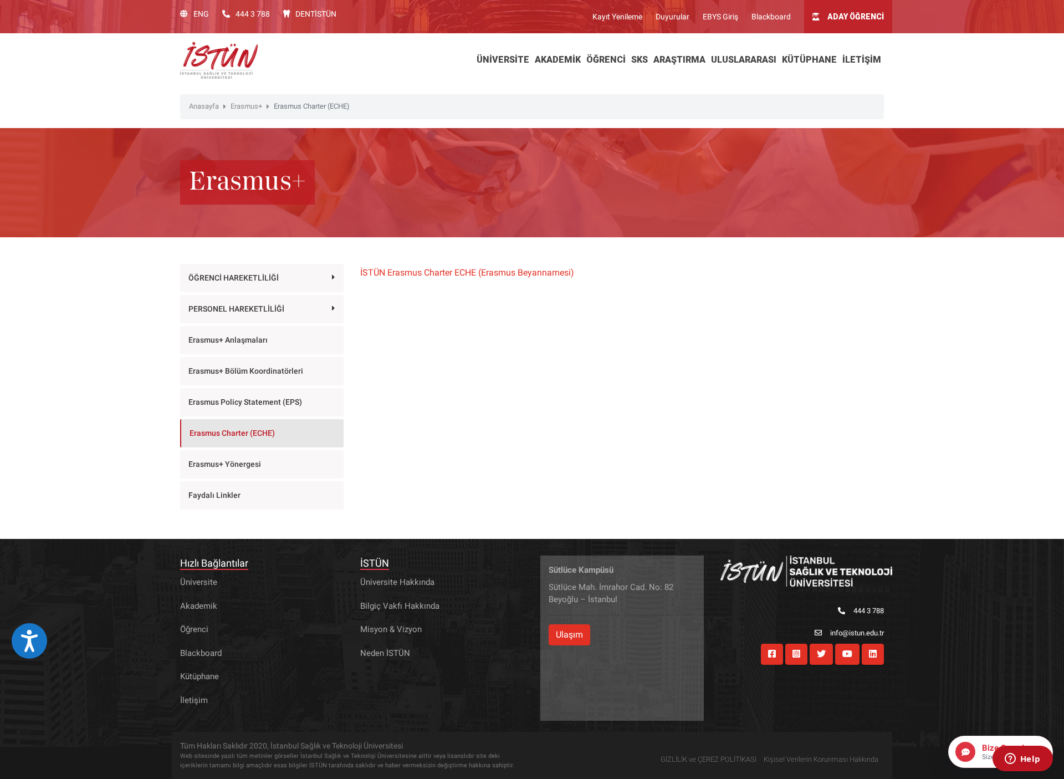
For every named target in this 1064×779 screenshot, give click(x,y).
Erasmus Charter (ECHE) (232, 433)
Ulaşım (569, 634)
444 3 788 (253, 13)
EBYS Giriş (720, 16)
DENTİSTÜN (315, 13)
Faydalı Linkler (214, 495)
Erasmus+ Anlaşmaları (228, 339)
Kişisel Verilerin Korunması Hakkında (821, 759)
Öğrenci (194, 629)
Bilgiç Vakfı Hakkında (399, 606)
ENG (201, 13)
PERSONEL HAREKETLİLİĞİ (236, 308)
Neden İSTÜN (385, 653)
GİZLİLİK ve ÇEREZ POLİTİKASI (708, 759)
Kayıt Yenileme (617, 16)
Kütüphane (199, 676)
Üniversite (198, 582)
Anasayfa (204, 106)
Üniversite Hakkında (397, 582)
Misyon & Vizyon (391, 629)
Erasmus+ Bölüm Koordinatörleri (245, 370)
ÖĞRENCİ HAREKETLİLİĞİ (233, 277)
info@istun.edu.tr (857, 633)
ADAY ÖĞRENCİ (855, 16)
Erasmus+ (246, 106)
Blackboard (771, 16)
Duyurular (672, 16)
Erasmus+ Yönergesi (224, 464)
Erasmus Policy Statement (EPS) (245, 402)
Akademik (198, 606)
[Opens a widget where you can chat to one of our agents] (1022, 759)
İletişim (194, 700)
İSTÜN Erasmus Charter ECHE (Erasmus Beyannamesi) (467, 272)
